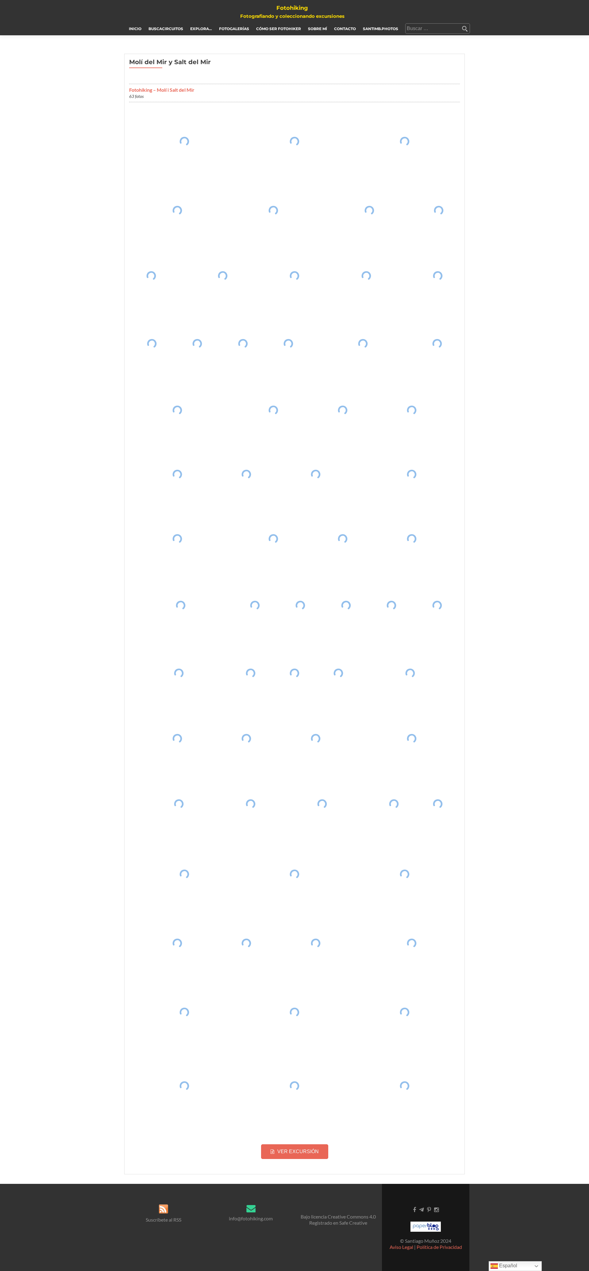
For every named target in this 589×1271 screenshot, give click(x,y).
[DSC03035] (294, 275)
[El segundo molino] (273, 538)
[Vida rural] (294, 1012)
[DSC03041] (197, 343)
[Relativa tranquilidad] (315, 738)
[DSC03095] (346, 605)
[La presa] (223, 275)
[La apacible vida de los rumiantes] (273, 210)
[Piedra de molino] (273, 410)
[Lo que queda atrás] (411, 538)
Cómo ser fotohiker (278, 28)
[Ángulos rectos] (338, 673)
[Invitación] (342, 538)
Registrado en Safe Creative (338, 1223)
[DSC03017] (294, 141)
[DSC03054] (177, 474)
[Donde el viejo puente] (177, 943)
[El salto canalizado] (152, 343)
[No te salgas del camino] (404, 141)
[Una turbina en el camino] (315, 474)
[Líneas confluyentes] (246, 943)
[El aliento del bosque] (181, 605)
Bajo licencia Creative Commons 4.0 (338, 1216)
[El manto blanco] (184, 874)
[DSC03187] (184, 1086)
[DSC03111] (294, 673)
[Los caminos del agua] (255, 605)
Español (507, 1265)
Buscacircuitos (165, 28)
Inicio (135, 28)
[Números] (369, 210)
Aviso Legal (401, 1247)
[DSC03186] (404, 1012)
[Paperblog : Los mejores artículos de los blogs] (425, 1226)
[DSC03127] (246, 738)
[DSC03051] (342, 410)
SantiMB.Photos (380, 28)
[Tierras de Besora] (294, 1086)
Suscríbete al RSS (163, 1220)
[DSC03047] (437, 343)
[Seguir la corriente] (411, 738)
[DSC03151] (294, 874)
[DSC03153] (404, 874)
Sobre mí (317, 28)
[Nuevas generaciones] (184, 1012)
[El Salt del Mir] (250, 673)
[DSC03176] (411, 943)
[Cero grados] (437, 605)
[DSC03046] (363, 343)
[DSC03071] (411, 474)
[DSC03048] (177, 410)
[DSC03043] (288, 343)
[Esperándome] (404, 1086)
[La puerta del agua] (438, 275)
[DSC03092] (300, 605)
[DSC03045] (366, 275)
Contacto (345, 28)
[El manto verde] (438, 804)
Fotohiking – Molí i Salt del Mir (161, 90)
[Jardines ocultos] (179, 804)
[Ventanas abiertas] (246, 474)
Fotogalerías (234, 28)
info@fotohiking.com (251, 1218)
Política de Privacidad (439, 1247)
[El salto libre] (243, 343)
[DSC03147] (322, 804)
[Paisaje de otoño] (184, 141)
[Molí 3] (177, 738)
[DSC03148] (393, 804)
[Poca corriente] (179, 673)
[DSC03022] (177, 210)
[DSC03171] (315, 943)
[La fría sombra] (177, 538)
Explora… (201, 28)
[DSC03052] (411, 410)
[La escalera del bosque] (250, 804)
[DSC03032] (438, 210)
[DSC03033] (151, 275)
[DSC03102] (391, 605)
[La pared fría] (410, 673)
